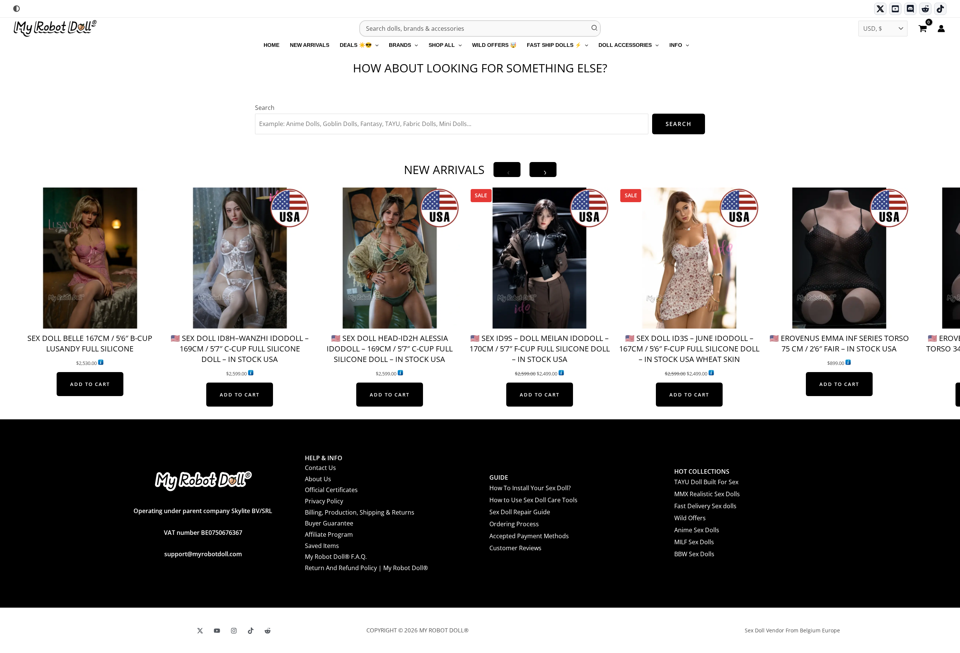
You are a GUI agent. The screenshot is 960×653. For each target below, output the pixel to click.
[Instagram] (234, 630)
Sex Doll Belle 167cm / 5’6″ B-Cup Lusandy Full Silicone (89, 343)
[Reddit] (925, 9)
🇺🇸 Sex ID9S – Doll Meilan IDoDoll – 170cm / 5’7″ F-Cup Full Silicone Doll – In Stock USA (540, 348)
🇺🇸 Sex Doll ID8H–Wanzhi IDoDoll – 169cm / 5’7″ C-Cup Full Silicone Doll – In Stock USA (240, 348)
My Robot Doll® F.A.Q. (336, 556)
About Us (318, 479)
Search (264, 108)
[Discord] (910, 9)
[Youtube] (895, 9)
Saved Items (322, 546)
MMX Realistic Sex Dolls (707, 494)
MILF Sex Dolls (694, 542)
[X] (200, 630)
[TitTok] (251, 630)
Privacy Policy (324, 501)
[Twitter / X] (880, 9)
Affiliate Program (329, 534)
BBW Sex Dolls (694, 554)
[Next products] (543, 169)
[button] (375, 45)
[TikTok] (940, 9)
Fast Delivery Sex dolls (705, 506)
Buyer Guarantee (329, 523)
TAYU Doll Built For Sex (706, 482)
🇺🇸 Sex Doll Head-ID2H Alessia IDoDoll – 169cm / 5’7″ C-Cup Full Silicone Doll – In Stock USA (390, 348)
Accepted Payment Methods (529, 536)
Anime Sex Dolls (696, 530)
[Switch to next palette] (16, 8)
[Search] (595, 28)
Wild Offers (690, 518)
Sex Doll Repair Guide (519, 512)
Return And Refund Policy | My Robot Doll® (366, 568)
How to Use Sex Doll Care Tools (533, 500)
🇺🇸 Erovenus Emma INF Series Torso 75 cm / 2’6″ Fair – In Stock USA (839, 343)
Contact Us (320, 468)
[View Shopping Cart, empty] (922, 29)
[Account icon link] (941, 28)
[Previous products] (507, 169)
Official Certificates (331, 490)
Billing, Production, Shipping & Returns (359, 512)
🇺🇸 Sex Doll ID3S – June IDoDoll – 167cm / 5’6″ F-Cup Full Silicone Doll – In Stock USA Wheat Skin (689, 348)
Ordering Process (514, 524)
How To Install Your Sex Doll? (530, 488)
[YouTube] (217, 630)
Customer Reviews (515, 548)
